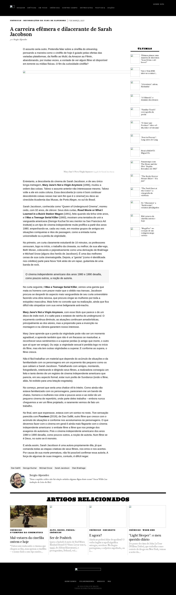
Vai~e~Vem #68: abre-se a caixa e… (149, 72)
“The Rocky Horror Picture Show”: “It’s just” (149, 178)
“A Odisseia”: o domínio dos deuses (149, 98)
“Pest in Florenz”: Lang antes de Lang (149, 138)
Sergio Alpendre (20, 39)
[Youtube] (157, 9)
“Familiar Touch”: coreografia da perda (148, 111)
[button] (164, 9)
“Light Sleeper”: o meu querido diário (145, 537)
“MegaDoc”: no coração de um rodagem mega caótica (147, 232)
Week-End (149, 530)
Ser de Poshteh (60, 538)
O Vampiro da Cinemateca (26, 532)
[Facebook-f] (141, 9)
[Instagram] (149, 9)
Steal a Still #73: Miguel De (148, 152)
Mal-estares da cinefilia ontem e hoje (148, 218)
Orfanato (109, 530)
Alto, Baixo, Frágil (62, 530)
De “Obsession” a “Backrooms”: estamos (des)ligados (150, 205)
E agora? (95, 535)
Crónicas (15, 20)
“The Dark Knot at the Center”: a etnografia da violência (149, 192)
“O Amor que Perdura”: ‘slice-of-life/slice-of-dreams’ (150, 125)
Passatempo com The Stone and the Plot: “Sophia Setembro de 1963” (149, 165)
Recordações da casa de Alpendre (44, 20)
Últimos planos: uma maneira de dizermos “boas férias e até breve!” (150, 59)
